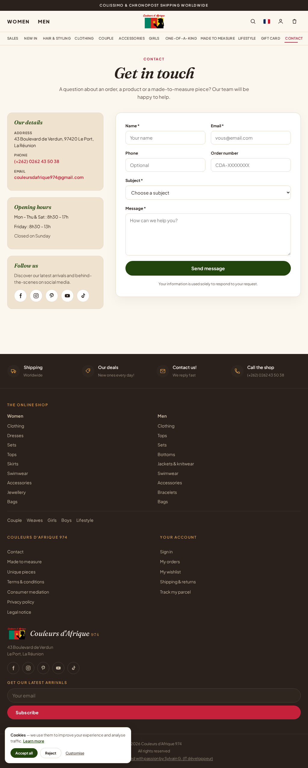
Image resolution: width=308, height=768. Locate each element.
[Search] (253, 21)
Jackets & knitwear (176, 463)
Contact (293, 38)
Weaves (35, 520)
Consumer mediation (28, 591)
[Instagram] (36, 295)
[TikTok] (83, 295)
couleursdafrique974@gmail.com (49, 177)
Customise (75, 753)
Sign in (166, 551)
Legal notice (19, 612)
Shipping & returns (178, 581)
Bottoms (166, 454)
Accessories (132, 38)
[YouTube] (67, 295)
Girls (154, 38)
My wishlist (170, 571)
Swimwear (17, 473)
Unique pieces (21, 571)
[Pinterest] (51, 295)
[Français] (266, 21)
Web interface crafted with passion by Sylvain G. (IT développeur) (154, 758)
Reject (50, 753)
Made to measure (218, 38)
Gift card (270, 38)
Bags (12, 501)
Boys (66, 520)
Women (18, 21)
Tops (12, 454)
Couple (106, 38)
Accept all (24, 753)
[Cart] (294, 21)
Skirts (12, 463)
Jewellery (16, 492)
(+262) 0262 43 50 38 (36, 161)
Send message (208, 268)
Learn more (33, 741)
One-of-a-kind (181, 38)
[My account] (280, 21)
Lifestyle (247, 38)
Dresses (15, 435)
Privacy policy (20, 601)
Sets (11, 444)
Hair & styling (57, 38)
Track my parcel (175, 591)
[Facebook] (20, 295)
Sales (12, 38)
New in (30, 38)
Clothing (84, 38)
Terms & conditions (25, 581)
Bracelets (167, 492)
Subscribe (27, 712)
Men (44, 21)
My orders (170, 561)
